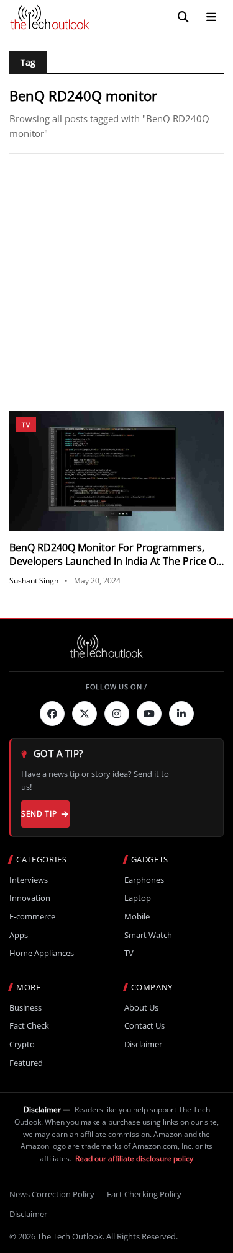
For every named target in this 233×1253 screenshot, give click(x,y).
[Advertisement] (116, 282)
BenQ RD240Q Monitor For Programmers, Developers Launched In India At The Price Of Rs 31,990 (114, 561)
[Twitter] (84, 713)
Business (25, 1008)
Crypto (22, 1044)
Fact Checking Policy (144, 1194)
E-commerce (32, 916)
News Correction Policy (51, 1194)
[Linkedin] (181, 713)
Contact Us (144, 1026)
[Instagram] (116, 713)
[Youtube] (149, 713)
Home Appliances (41, 953)
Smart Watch (148, 935)
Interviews (28, 880)
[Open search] (183, 17)
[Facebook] (52, 713)
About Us (141, 1008)
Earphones (144, 880)
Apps (18, 935)
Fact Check (29, 1026)
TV (26, 424)
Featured (26, 1063)
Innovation (29, 898)
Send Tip (39, 813)
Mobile (137, 916)
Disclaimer (143, 1044)
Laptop (137, 898)
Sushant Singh (33, 580)
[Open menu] (211, 17)
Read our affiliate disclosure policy (134, 1158)
